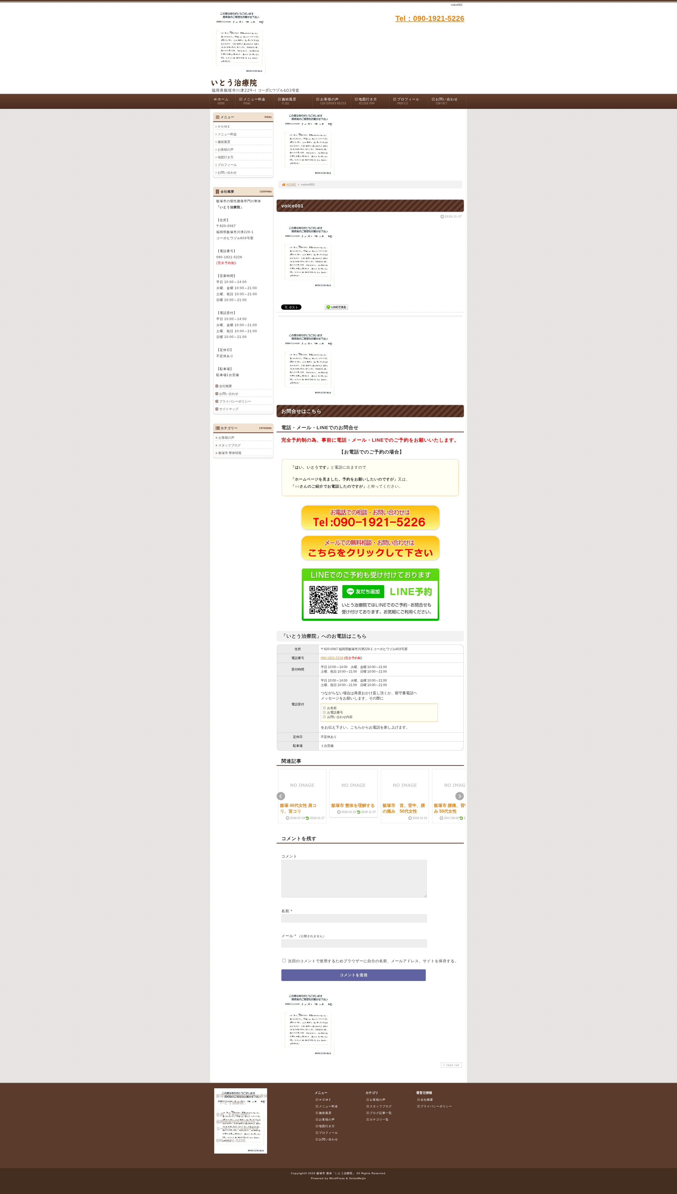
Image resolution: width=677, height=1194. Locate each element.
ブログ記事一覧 (381, 1112)
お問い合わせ (447, 101)
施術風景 (289, 101)
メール (287, 936)
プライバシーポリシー (235, 401)
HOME (291, 184)
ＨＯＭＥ (224, 126)
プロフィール (408, 101)
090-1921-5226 (332, 658)
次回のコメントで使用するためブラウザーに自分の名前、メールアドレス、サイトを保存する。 (373, 961)
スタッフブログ (229, 445)
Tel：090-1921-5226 (429, 18)
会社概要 (225, 386)
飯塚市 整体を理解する (353, 805)
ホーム (223, 101)
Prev (281, 796)
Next (459, 796)
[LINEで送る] (336, 306)
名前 (285, 911)
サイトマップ (228, 409)
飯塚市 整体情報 (229, 453)
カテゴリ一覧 (379, 1119)
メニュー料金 (254, 101)
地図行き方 (368, 101)
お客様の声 (333, 101)
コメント (289, 856)
